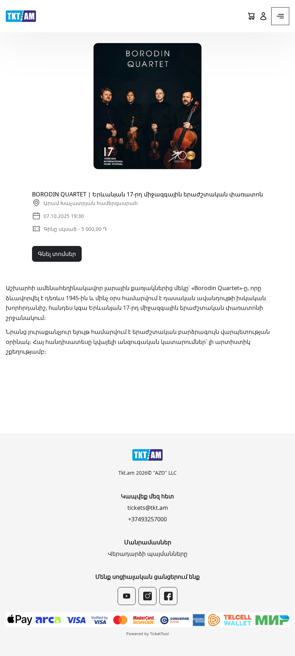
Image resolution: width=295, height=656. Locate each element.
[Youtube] (127, 596)
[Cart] (251, 16)
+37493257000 (147, 519)
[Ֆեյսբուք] (168, 596)
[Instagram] (147, 596)
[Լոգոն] (21, 16)
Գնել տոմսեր (57, 254)
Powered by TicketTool (147, 633)
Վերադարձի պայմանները (147, 554)
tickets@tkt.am (147, 508)
